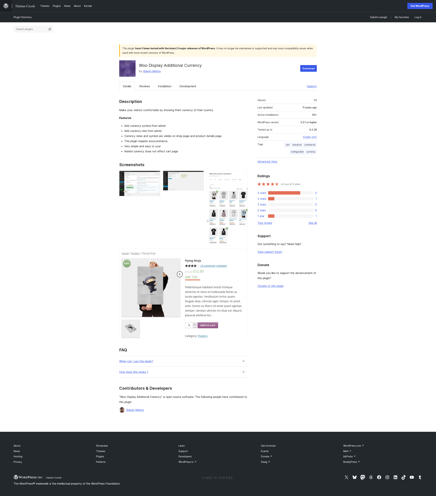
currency (310, 151)
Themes (100, 451)
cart (288, 144)
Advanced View (267, 161)
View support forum (270, 252)
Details (127, 86)
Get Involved (268, 445)
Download (308, 68)
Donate (266, 456)
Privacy (18, 461)
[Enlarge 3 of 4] (243, 175)
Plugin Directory (23, 17)
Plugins (100, 456)
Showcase (102, 445)
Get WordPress (420, 5)
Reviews (144, 86)
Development (188, 86)
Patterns (101, 461)
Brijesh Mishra (152, 71)
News (17, 451)
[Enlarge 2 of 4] (199, 175)
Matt (347, 451)
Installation (165, 86)
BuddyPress (351, 461)
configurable (297, 151)
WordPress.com (353, 445)
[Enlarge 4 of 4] (243, 253)
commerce (309, 144)
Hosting (18, 456)
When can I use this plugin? (136, 361)
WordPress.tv (187, 461)
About (17, 445)
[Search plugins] (49, 29)
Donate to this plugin (271, 286)
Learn (181, 445)
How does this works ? (133, 372)
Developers (185, 456)
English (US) (310, 136)
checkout (297, 144)
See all (313, 223)
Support (312, 86)
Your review (265, 223)
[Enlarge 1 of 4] (155, 175)
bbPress (349, 456)
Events (265, 451)
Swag (265, 461)
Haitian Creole (53, 477)
